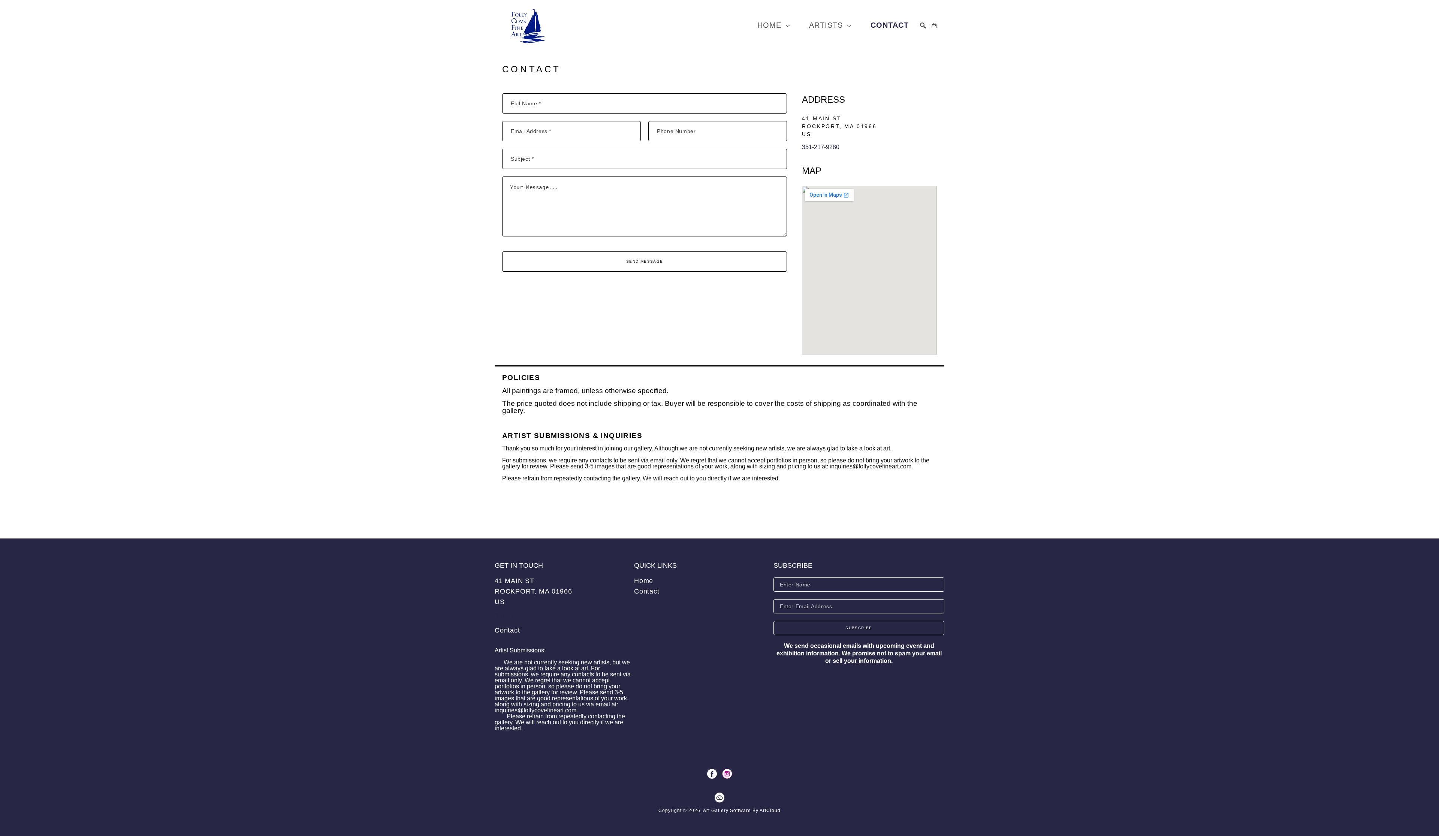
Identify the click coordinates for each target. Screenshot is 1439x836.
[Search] (923, 25)
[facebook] (712, 774)
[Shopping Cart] (934, 25)
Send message (644, 261)
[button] (773, 25)
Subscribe (858, 628)
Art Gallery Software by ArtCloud (742, 810)
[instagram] (727, 774)
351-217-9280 (820, 147)
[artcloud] (719, 798)
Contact (507, 630)
